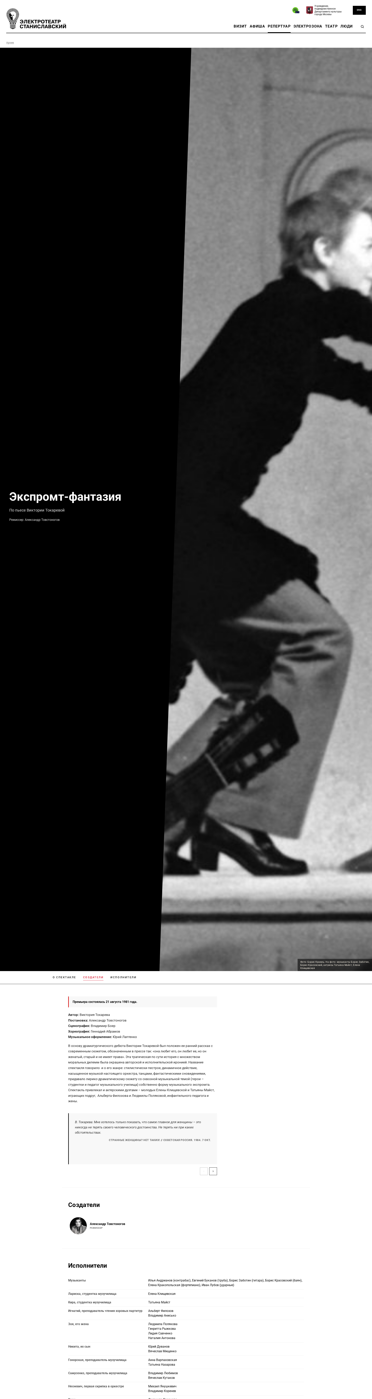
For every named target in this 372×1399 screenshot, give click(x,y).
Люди (346, 26)
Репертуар (279, 26)
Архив (10, 42)
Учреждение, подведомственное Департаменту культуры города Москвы (328, 10)
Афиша (257, 26)
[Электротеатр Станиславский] (36, 19)
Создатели (93, 977)
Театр (331, 26)
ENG (359, 10)
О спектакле (64, 977)
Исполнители (123, 977)
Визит (240, 26)
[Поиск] (362, 26)
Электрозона (308, 26)
